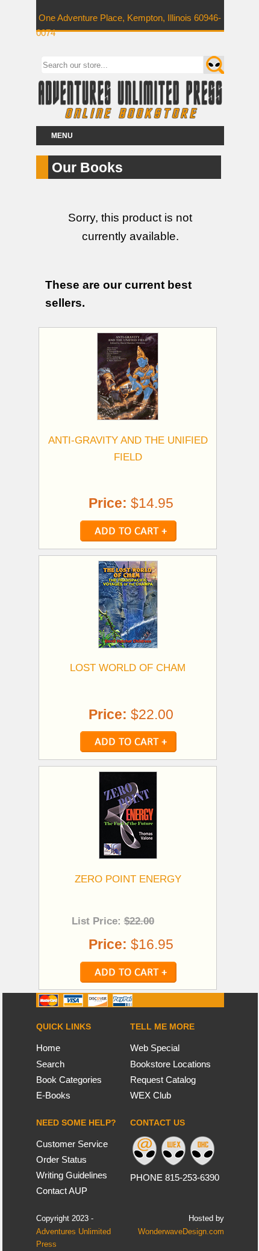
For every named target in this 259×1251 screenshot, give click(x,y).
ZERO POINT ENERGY (128, 879)
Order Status (61, 1159)
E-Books (53, 1095)
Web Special (154, 1048)
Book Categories (69, 1080)
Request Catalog (163, 1080)
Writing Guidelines (71, 1175)
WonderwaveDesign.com (181, 1231)
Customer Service (72, 1144)
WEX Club (150, 1095)
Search (50, 1064)
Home (48, 1048)
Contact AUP (61, 1191)
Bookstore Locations (170, 1064)
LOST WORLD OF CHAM (128, 668)
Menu (62, 135)
